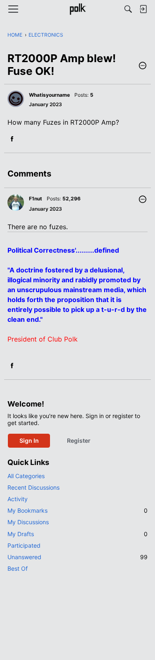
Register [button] (79, 440)
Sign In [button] (29, 440)
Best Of (17, 568)
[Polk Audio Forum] (77, 9)
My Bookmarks (77, 510)
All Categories (26, 475)
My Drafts (77, 533)
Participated (24, 545)
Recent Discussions (33, 487)
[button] (143, 66)
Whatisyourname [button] (49, 95)
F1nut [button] (35, 198)
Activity (17, 498)
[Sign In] (143, 9)
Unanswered (77, 556)
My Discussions (28, 521)
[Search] (128, 9)
